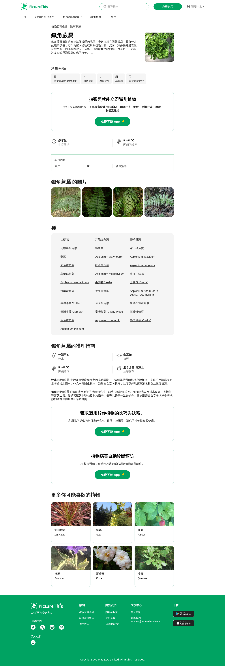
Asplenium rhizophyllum (109, 273)
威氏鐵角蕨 (102, 303)
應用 (113, 16)
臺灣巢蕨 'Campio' (71, 311)
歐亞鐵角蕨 (102, 265)
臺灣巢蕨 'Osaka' (140, 320)
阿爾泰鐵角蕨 (68, 248)
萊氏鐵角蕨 (137, 311)
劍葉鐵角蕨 (67, 291)
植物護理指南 (86, 618)
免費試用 (167, 6)
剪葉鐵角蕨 (67, 320)
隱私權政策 (111, 612)
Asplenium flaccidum (142, 256)
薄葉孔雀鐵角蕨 (139, 303)
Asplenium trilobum (72, 328)
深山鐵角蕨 (137, 248)
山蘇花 (64, 239)
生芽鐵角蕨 (102, 291)
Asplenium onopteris (142, 265)
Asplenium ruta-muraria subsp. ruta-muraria (144, 292)
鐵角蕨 (99, 248)
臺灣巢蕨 (135, 239)
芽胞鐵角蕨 (102, 239)
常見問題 (136, 612)
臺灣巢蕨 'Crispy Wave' (109, 311)
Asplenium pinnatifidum (74, 282)
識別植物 (95, 16)
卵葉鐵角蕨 (67, 265)
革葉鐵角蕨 (67, 273)
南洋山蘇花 (137, 273)
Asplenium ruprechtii (107, 320)
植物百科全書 (59, 26)
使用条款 (110, 618)
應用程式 (84, 624)
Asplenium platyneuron (109, 256)
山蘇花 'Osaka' (139, 282)
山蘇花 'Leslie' (103, 282)
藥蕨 (63, 256)
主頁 (23, 16)
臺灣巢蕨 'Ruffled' (71, 303)
